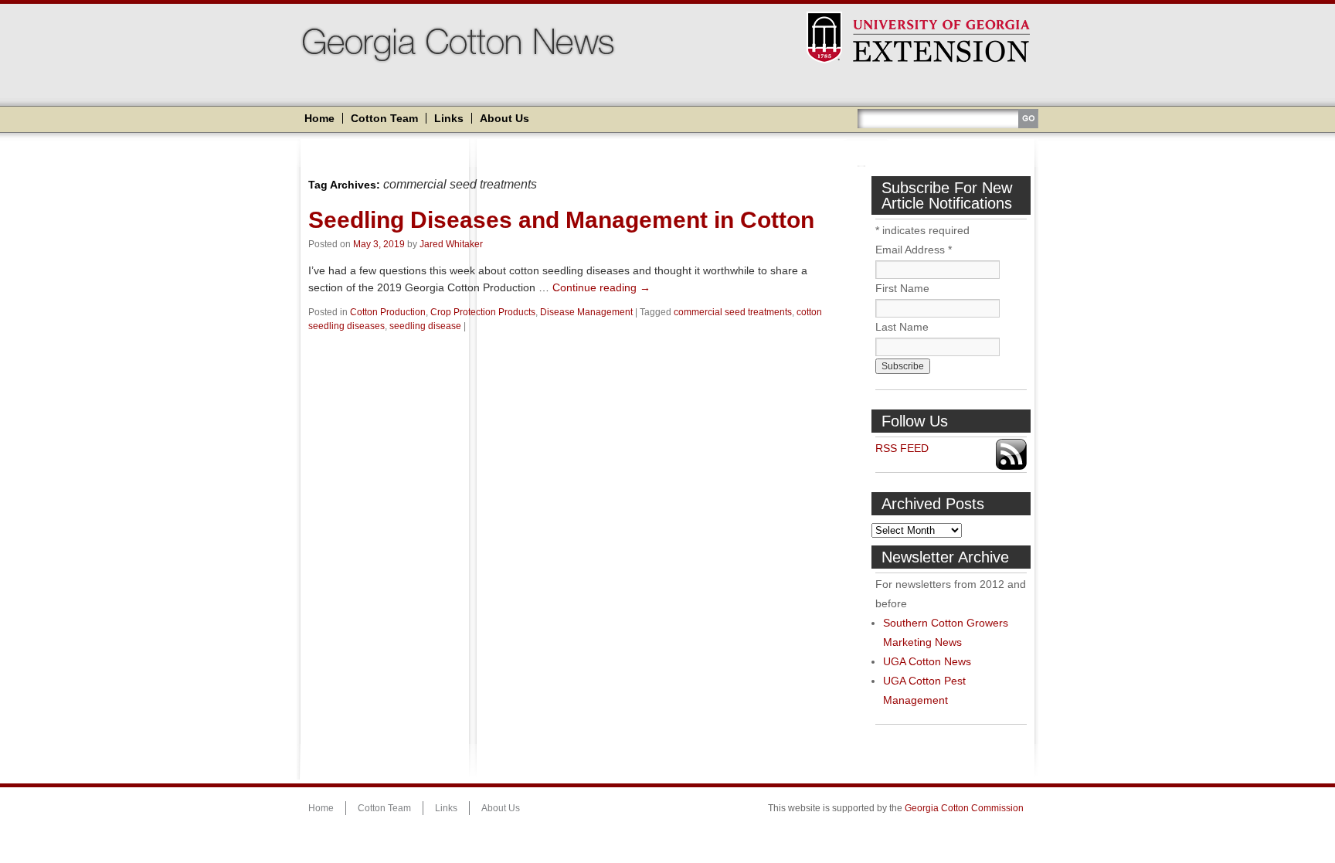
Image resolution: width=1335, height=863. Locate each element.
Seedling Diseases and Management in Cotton (561, 220)
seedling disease (425, 326)
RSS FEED (902, 448)
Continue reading (601, 287)
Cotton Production (388, 312)
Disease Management (586, 312)
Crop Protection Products (482, 312)
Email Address (913, 249)
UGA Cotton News (927, 661)
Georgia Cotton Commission (964, 808)
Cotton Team (384, 118)
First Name (902, 288)
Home (319, 118)
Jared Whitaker (451, 244)
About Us (504, 118)
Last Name (902, 327)
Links (449, 118)
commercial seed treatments (733, 312)
